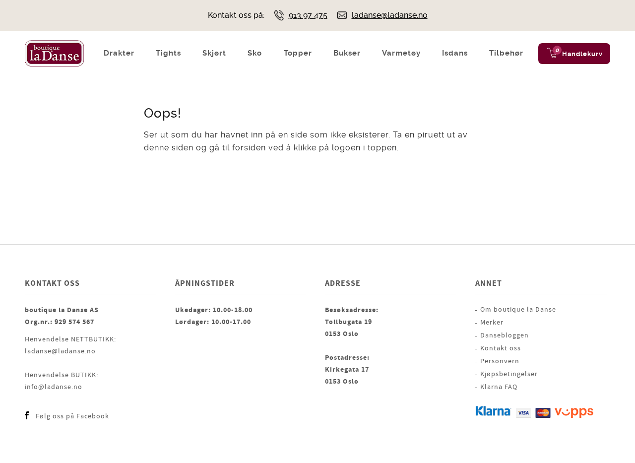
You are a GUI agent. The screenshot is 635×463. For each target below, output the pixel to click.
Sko (255, 53)
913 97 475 (308, 15)
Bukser (347, 53)
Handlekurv (582, 54)
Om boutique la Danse (518, 309)
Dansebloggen (504, 335)
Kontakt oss (500, 348)
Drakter (119, 53)
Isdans (455, 53)
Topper (298, 53)
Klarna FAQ (498, 387)
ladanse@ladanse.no (390, 15)
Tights (168, 53)
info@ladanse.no (53, 387)
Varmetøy (401, 53)
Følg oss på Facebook (72, 416)
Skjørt (214, 53)
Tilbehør (506, 53)
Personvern (499, 361)
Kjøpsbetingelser (509, 374)
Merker (492, 322)
